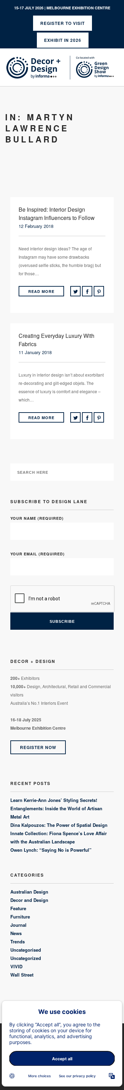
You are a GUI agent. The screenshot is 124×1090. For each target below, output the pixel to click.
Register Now (38, 747)
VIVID (16, 966)
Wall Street (21, 974)
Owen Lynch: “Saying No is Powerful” (51, 850)
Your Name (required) (37, 518)
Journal (18, 925)
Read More (41, 291)
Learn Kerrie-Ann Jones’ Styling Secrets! (53, 800)
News (16, 933)
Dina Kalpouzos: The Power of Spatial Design (58, 825)
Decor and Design (29, 900)
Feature (18, 908)
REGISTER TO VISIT (62, 23)
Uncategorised (25, 949)
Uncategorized (25, 958)
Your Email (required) (37, 553)
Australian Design (29, 891)
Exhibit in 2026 (62, 40)
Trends (17, 941)
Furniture (20, 916)
